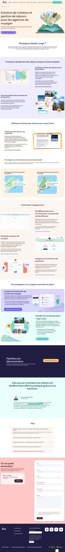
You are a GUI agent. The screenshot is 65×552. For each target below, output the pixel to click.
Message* (38, 495)
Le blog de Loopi (17, 528)
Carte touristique (22, 2)
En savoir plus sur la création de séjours (43, 86)
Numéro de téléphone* (41, 482)
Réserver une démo (57, 2)
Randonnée (15, 2)
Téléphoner (18, 480)
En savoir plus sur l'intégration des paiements (45, 274)
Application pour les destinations (44, 2)
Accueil (2, 6)
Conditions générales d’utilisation (18, 547)
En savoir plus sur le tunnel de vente (42, 231)
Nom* (38, 463)
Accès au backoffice (18, 533)
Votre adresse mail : (32, 530)
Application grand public (32, 2)
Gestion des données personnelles (35, 547)
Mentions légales (5, 547)
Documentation (17, 530)
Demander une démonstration (8, 32)
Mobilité (10, 2)
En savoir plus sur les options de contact (9, 253)
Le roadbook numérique (42, 338)
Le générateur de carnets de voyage (13, 309)
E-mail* (38, 476)
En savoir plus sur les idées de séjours (12, 149)
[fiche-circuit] (47, 531)
